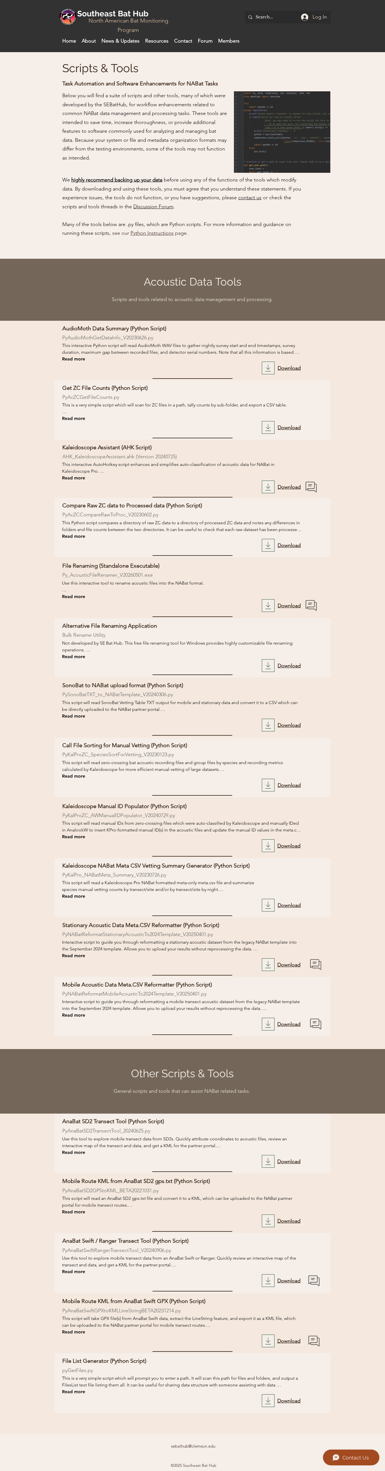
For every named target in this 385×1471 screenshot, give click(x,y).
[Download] (268, 368)
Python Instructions (152, 233)
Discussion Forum (153, 206)
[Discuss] (311, 487)
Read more (73, 359)
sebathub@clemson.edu (193, 1446)
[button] (156, 40)
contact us (250, 197)
